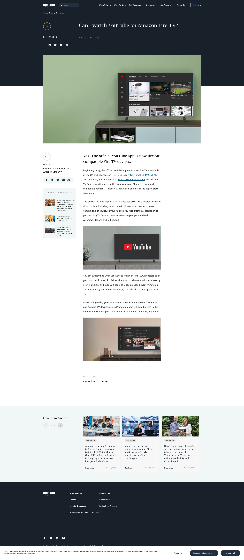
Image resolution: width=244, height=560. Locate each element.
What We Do (119, 5)
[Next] (60, 425)
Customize (178, 553)
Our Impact (150, 5)
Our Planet (164, 5)
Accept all (230, 553)
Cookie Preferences (103, 546)
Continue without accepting (204, 553)
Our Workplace (135, 5)
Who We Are (104, 5)
